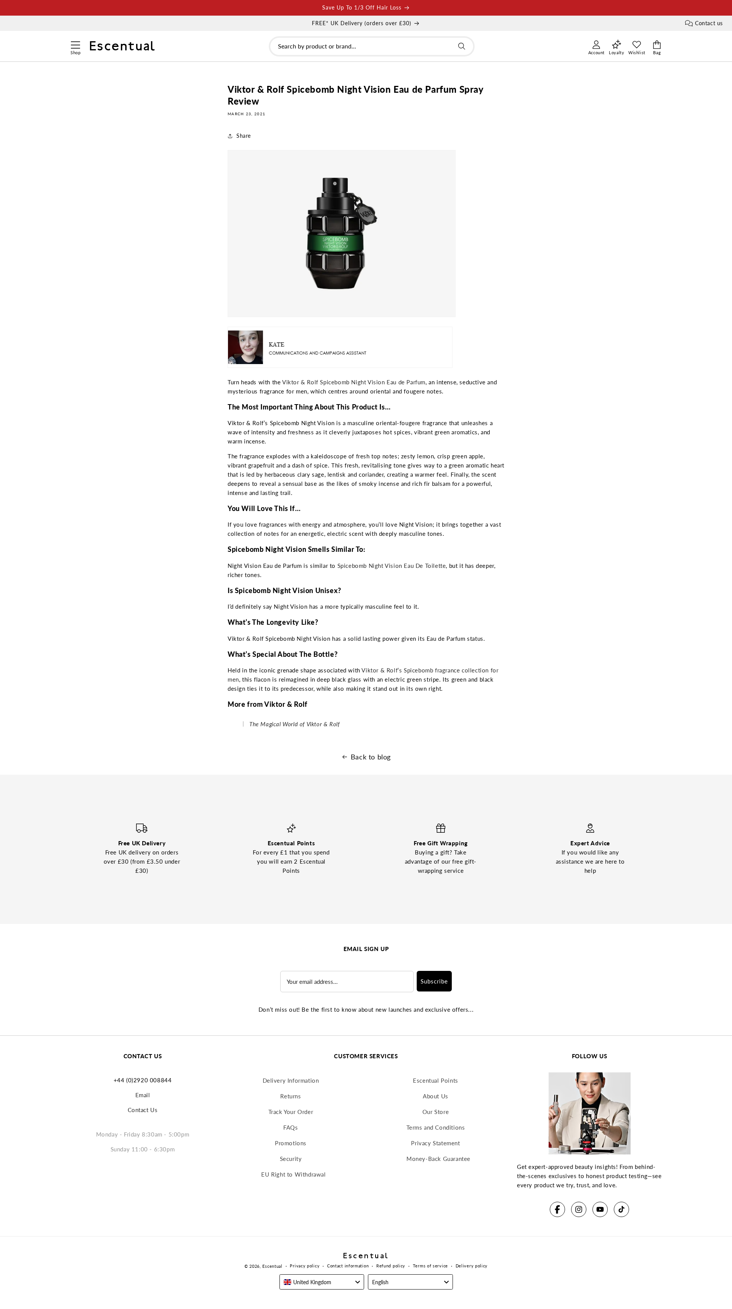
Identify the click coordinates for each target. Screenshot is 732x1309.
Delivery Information (291, 1080)
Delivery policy (472, 1265)
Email (142, 1094)
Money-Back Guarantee (438, 1158)
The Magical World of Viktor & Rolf (294, 724)
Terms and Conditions (435, 1127)
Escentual (272, 1266)
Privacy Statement (435, 1143)
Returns (290, 1096)
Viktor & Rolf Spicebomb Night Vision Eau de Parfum (353, 382)
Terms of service (430, 1265)
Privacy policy (304, 1265)
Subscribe (434, 981)
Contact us (709, 23)
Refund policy (390, 1265)
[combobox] (371, 46)
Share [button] (243, 135)
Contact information (348, 1265)
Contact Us (143, 1109)
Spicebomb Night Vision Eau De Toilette (391, 565)
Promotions (291, 1143)
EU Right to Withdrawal (293, 1174)
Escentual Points (435, 1080)
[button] (75, 44)
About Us (435, 1096)
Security (291, 1158)
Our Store (435, 1111)
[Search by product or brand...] (461, 46)
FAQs (290, 1127)
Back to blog (371, 757)
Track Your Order (290, 1111)
